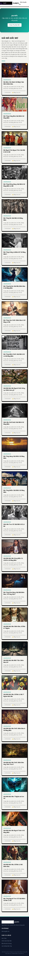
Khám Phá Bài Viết (14, 25)
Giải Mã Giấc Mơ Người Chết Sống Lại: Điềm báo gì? (14, 389)
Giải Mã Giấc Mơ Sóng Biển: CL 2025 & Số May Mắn (13, 559)
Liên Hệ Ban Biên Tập (7, 946)
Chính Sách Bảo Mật (6, 941)
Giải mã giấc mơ (23, 3)
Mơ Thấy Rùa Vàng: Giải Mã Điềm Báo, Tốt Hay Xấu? (13, 593)
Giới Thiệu (4, 938)
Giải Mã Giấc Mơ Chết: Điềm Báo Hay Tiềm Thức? (13, 763)
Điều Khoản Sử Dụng (7, 943)
